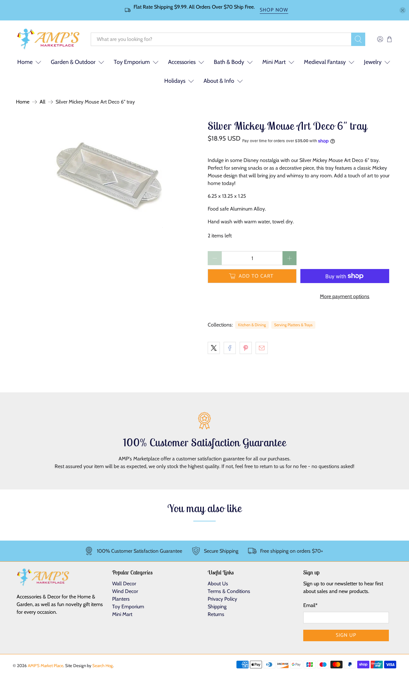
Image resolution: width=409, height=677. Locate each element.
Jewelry (373, 61)
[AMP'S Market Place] (49, 39)
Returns (216, 614)
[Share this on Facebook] (230, 348)
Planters (121, 599)
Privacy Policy (222, 599)
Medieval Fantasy (325, 61)
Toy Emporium (132, 61)
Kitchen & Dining (252, 324)
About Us (218, 584)
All (42, 101)
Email (310, 605)
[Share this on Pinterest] (246, 348)
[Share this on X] (214, 348)
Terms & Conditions (229, 591)
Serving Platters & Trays (293, 324)
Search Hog (102, 665)
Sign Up (346, 635)
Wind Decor (125, 591)
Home (22, 101)
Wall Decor (124, 584)
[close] (402, 10)
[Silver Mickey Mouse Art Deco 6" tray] (108, 174)
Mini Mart (274, 61)
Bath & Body (229, 61)
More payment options (344, 296)
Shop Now (274, 10)
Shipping (217, 607)
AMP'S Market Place (45, 665)
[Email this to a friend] (262, 348)
